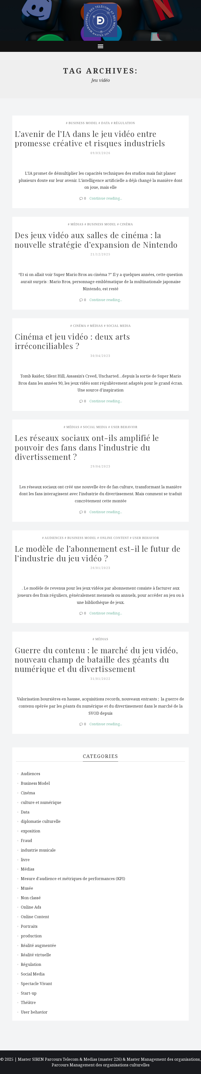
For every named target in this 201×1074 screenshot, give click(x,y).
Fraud (26, 840)
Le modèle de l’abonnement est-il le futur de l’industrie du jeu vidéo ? (99, 553)
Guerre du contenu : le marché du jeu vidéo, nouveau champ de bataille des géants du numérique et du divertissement (97, 659)
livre (25, 859)
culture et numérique (41, 802)
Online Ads (31, 907)
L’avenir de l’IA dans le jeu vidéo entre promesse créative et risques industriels (90, 138)
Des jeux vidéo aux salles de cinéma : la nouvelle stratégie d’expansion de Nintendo (97, 239)
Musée (27, 888)
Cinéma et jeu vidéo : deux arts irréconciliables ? (73, 341)
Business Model (83, 123)
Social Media (119, 326)
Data (105, 123)
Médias (77, 224)
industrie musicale (38, 850)
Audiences (54, 538)
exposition (30, 831)
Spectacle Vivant (36, 983)
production (31, 936)
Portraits (29, 926)
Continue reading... (105, 198)
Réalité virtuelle (36, 955)
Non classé (31, 897)
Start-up (29, 993)
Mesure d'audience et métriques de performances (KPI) (73, 878)
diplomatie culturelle (41, 821)
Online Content (114, 538)
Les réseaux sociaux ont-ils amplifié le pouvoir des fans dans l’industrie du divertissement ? (88, 447)
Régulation (124, 123)
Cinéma (126, 224)
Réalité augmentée (38, 945)
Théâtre (28, 1002)
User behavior (124, 427)
